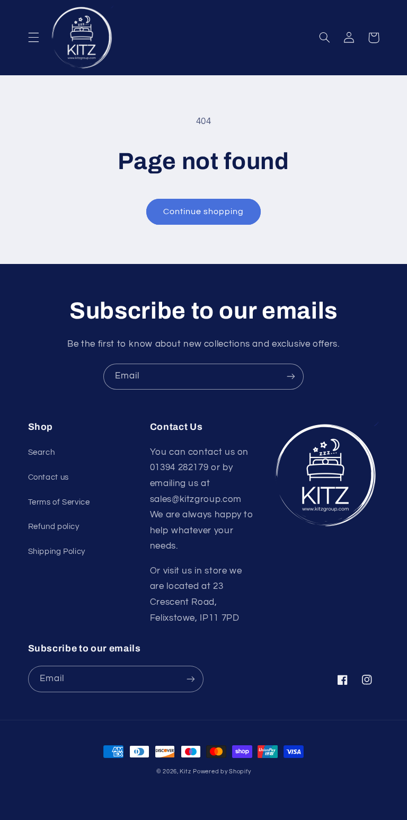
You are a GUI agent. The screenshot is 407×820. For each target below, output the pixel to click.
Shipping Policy (56, 552)
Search (41, 452)
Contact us (48, 477)
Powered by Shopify (222, 771)
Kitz (185, 771)
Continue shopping (203, 211)
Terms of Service (59, 502)
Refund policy (53, 527)
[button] (33, 37)
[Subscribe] (291, 377)
